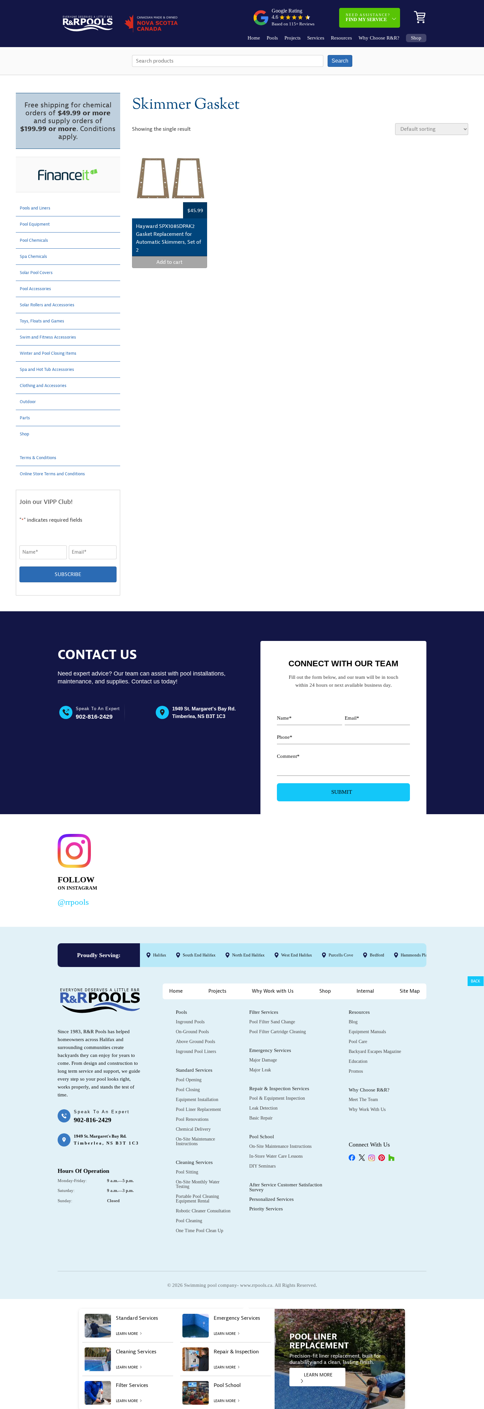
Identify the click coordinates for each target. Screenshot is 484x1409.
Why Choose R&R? (379, 38)
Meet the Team (363, 1099)
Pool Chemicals (37, 240)
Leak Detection (263, 1108)
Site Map (410, 991)
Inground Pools (190, 1021)
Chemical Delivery (193, 1129)
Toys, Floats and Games (47, 321)
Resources (341, 38)
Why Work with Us (273, 991)
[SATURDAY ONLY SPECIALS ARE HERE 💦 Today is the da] (230, 868)
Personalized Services (271, 1199)
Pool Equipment (38, 224)
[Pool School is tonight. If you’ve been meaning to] (389, 868)
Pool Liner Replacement (198, 1109)
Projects (292, 38)
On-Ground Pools (192, 1031)
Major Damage (263, 1060)
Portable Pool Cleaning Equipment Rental (197, 1198)
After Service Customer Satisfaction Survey (285, 1187)
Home (254, 38)
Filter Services (263, 1012)
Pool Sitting (187, 1172)
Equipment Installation (197, 1099)
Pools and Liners (39, 208)
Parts (26, 418)
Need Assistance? (368, 17)
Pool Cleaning (189, 1220)
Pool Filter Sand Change (272, 1021)
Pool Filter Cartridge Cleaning (277, 1031)
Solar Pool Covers (40, 272)
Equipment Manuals (367, 1031)
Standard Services (194, 1070)
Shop (416, 38)
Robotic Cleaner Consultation (203, 1210)
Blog (353, 1021)
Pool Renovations (192, 1119)
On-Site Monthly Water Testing (198, 1184)
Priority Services (266, 1208)
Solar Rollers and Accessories (53, 305)
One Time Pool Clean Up (199, 1230)
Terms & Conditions (42, 458)
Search (340, 61)
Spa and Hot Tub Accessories (53, 369)
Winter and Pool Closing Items (55, 353)
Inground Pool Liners (196, 1051)
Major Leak (260, 1069)
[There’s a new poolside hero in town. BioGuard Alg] (151, 868)
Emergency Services (270, 1050)
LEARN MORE (318, 1375)
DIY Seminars (262, 1166)
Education (358, 1061)
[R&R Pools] (87, 23)
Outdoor (30, 402)
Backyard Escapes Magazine (375, 1051)
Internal (365, 991)
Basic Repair (261, 1118)
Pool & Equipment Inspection (277, 1098)
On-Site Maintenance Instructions (195, 1141)
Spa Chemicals (36, 256)
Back (475, 981)
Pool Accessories (39, 289)
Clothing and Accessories (48, 385)
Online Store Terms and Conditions (60, 474)
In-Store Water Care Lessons (276, 1156)
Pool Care (358, 1041)
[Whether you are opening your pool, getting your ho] (309, 868)
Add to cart (169, 262)
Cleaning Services (194, 1162)
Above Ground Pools (195, 1041)
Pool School (261, 1136)
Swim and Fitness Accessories (54, 337)
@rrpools (73, 902)
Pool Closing (188, 1089)
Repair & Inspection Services (279, 1088)
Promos (356, 1071)
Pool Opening (189, 1079)
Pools (272, 38)
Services (315, 38)
